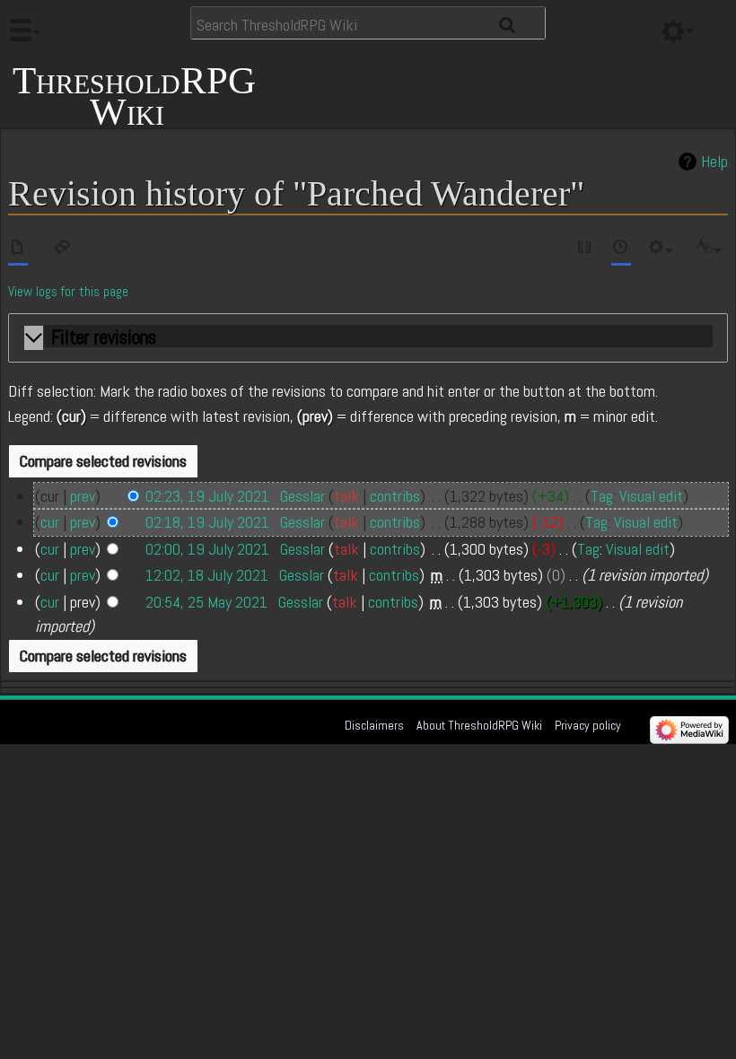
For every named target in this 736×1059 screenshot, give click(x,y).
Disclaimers (374, 725)
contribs (395, 496)
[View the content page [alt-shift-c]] (18, 250)
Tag (602, 496)
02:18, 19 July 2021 (207, 522)
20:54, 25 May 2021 (206, 601)
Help (714, 162)
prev (82, 496)
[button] (368, 339)
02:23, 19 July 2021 (207, 496)
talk (346, 496)
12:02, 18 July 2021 (206, 575)
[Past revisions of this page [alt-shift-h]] (621, 250)
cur (49, 522)
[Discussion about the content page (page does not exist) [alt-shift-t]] (63, 250)
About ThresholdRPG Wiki (479, 725)
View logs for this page (68, 292)
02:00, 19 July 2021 (207, 548)
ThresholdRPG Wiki (134, 94)
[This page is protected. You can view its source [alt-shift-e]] (585, 250)
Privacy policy (588, 725)
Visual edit (651, 496)
